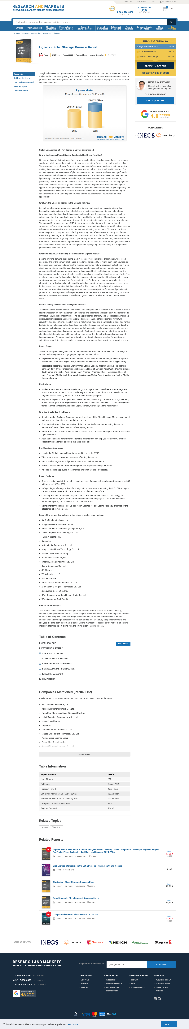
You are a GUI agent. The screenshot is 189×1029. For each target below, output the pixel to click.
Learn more (72, 1024)
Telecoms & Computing (116, 28)
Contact (134, 980)
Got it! (168, 1024)
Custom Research (113, 987)
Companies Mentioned (24, 82)
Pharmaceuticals (34, 28)
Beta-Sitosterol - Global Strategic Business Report (76, 898)
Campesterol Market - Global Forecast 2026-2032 (76, 914)
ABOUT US (128, 2)
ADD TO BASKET (155, 65)
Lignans (44, 827)
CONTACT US (141, 2)
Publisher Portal (163, 984)
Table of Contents (22, 78)
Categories (111, 980)
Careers (84, 984)
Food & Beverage (129, 28)
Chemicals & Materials (51, 28)
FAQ (153, 2)
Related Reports (21, 91)
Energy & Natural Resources (85, 28)
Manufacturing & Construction (66, 28)
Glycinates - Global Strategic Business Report (74, 882)
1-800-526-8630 (125, 12)
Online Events (162, 987)
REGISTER (161, 964)
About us (85, 980)
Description (19, 74)
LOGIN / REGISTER (169, 2)
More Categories (160, 28)
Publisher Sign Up (163, 980)
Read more (84, 754)
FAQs (133, 984)
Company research (114, 984)
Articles (159, 991)
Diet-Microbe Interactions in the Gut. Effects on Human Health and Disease (87, 866)
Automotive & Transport (102, 28)
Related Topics (20, 86)
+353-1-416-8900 (144, 9)
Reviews (84, 987)
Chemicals (57, 827)
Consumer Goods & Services (144, 28)
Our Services (172, 28)
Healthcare (18, 28)
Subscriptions (112, 991)
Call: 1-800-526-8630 (155, 94)
